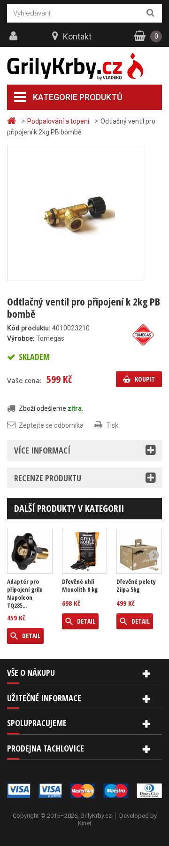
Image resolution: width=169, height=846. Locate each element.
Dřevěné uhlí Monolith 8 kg (80, 586)
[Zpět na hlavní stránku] (12, 121)
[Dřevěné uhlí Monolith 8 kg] (85, 551)
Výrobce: (21, 338)
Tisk (112, 425)
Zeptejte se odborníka (51, 425)
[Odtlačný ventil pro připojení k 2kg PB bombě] (75, 212)
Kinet (85, 823)
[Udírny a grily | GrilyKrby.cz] (84, 66)
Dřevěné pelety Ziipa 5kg (136, 586)
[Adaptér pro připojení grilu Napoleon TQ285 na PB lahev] (30, 551)
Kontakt (77, 36)
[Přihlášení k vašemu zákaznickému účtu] (14, 36)
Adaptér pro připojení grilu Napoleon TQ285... (25, 594)
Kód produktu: (29, 328)
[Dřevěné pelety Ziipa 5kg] (139, 551)
